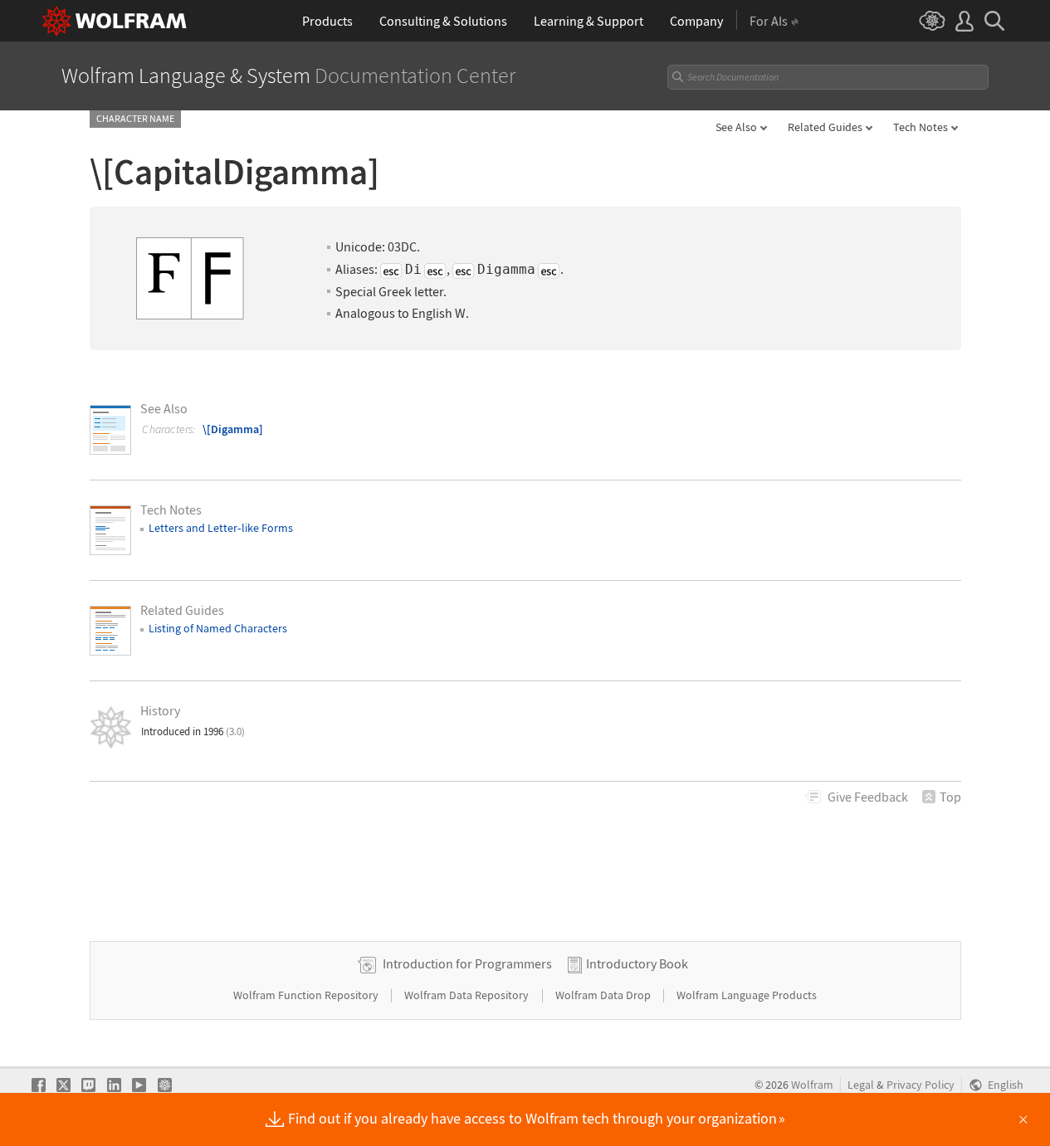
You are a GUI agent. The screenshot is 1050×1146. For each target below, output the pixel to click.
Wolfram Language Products (746, 995)
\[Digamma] (233, 429)
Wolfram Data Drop (604, 995)
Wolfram (812, 1085)
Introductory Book (637, 963)
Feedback (868, 796)
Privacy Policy (920, 1085)
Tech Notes (920, 126)
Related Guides (825, 126)
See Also (736, 126)
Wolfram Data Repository (467, 995)
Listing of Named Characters (218, 628)
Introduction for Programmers (467, 963)
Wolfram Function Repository (307, 995)
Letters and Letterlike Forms (221, 527)
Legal (860, 1085)
